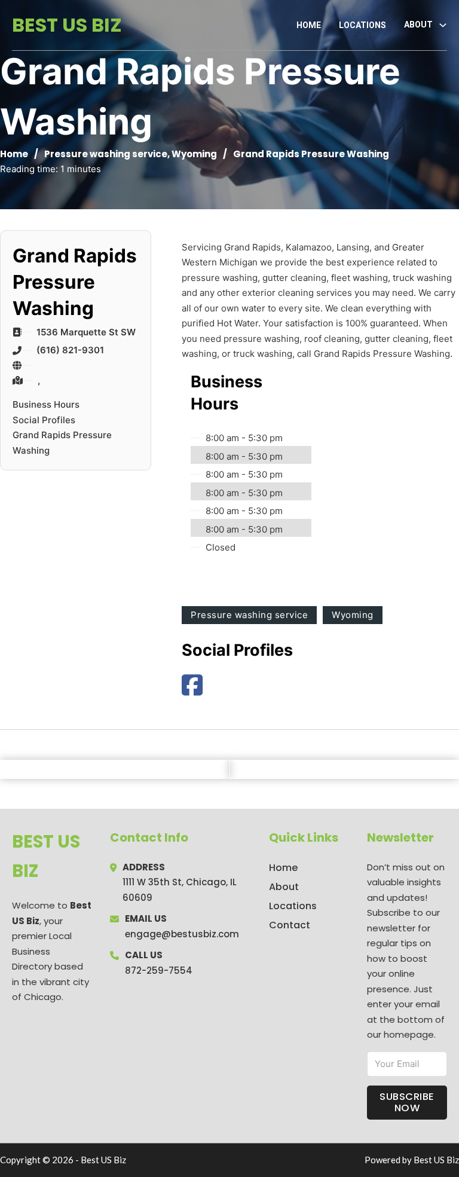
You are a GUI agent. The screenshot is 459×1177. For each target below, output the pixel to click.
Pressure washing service (105, 154)
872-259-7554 (158, 970)
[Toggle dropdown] (443, 25)
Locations (362, 25)
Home (308, 25)
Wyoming (194, 154)
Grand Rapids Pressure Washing (62, 442)
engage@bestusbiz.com (182, 934)
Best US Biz (67, 24)
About (284, 887)
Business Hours (46, 404)
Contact (289, 925)
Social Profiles (44, 420)
